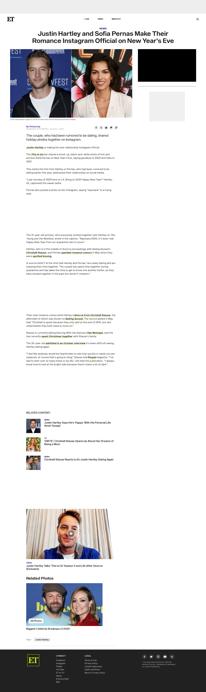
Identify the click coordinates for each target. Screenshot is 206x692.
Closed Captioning (93, 666)
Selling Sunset (74, 319)
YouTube (60, 669)
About (59, 676)
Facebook (60, 660)
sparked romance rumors (76, 253)
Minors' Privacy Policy (95, 672)
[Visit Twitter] (151, 657)
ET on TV (60, 672)
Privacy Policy (91, 663)
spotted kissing (42, 256)
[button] (71, 533)
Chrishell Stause (36, 253)
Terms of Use (91, 660)
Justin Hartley (35, 147)
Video (100, 19)
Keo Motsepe (95, 333)
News (103, 28)
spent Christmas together (57, 336)
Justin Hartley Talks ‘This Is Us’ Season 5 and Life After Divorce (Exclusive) (64, 567)
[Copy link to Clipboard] (116, 127)
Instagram (60, 663)
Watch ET (116, 19)
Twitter (59, 666)
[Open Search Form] (197, 19)
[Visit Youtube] (165, 656)
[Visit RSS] (172, 657)
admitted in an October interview (65, 343)
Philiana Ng (34, 126)
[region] (167, 65)
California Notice (92, 669)
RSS (58, 682)
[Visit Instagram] (158, 657)
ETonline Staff (62, 679)
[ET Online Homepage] (10, 19)
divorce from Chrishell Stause (92, 315)
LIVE (87, 19)
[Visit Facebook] (144, 657)
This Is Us (37, 154)
